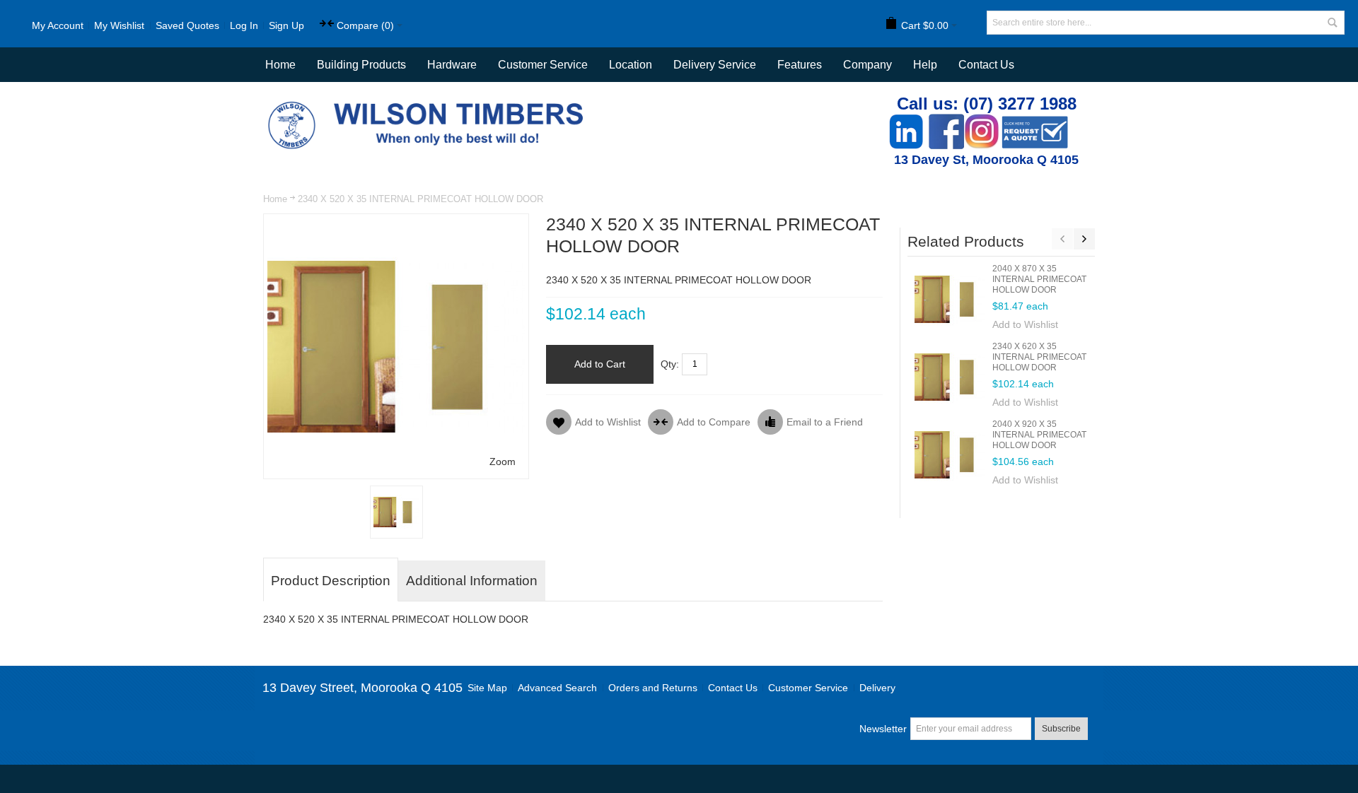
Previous (1062, 238)
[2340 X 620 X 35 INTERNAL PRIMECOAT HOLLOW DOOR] (950, 376)
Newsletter (883, 728)
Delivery (877, 687)
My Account (57, 25)
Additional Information (472, 580)
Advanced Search (557, 687)
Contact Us (986, 65)
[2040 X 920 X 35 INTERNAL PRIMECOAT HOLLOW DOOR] (950, 454)
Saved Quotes (187, 25)
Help (925, 65)
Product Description (330, 580)
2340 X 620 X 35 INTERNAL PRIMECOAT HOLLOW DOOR (1039, 356)
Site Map (487, 687)
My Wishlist (119, 25)
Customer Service (808, 687)
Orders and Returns (652, 687)
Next (1084, 238)
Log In (244, 25)
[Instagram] (981, 121)
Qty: (670, 364)
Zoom (502, 461)
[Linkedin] (906, 121)
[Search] (1332, 22)
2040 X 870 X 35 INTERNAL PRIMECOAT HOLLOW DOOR (1039, 279)
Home (275, 199)
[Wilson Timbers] (428, 103)
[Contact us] (1034, 121)
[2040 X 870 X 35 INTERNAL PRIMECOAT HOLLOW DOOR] (950, 299)
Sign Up (286, 25)
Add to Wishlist (1025, 324)
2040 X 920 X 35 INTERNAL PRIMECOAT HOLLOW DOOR (1039, 434)
